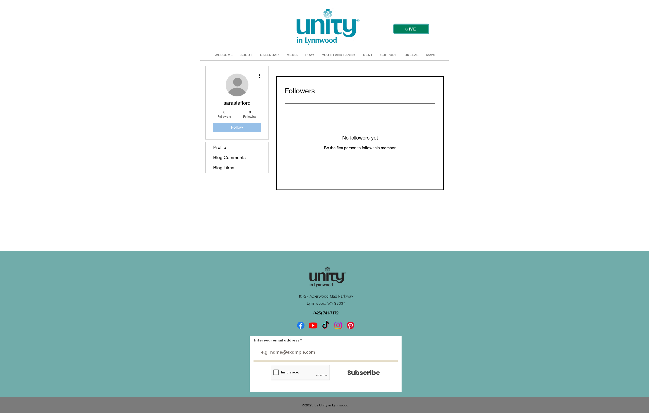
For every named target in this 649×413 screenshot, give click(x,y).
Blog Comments (229, 157)
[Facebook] (301, 325)
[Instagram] (338, 325)
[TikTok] (326, 325)
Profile (219, 147)
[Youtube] (313, 325)
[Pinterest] (350, 325)
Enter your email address (276, 340)
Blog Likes (223, 167)
